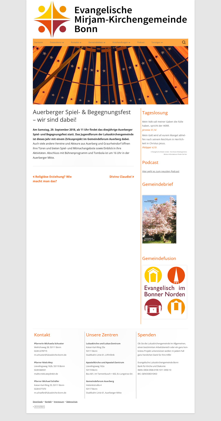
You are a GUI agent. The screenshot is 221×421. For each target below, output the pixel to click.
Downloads (38, 402)
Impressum (59, 402)
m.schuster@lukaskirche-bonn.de (50, 354)
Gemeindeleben (95, 42)
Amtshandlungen (120, 42)
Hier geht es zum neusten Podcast (160, 171)
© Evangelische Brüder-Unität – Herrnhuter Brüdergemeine (169, 152)
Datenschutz (71, 402)
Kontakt (48, 402)
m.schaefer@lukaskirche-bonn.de (50, 392)
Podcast (140, 42)
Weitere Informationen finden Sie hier (175, 154)
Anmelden (39, 407)
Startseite (38, 42)
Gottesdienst (55, 42)
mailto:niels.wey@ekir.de (46, 373)
